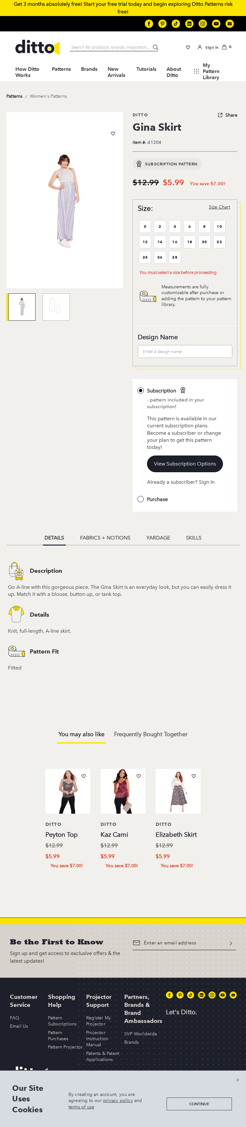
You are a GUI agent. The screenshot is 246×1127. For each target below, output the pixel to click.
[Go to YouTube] (216, 23)
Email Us (19, 1026)
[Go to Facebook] (149, 23)
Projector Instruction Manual (97, 1039)
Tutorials (146, 69)
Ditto (140, 114)
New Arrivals (116, 72)
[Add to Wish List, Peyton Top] (83, 776)
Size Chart (219, 207)
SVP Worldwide (140, 1034)
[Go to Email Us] (230, 23)
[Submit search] (156, 48)
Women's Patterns (48, 96)
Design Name (158, 337)
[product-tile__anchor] (67, 792)
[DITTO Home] (37, 47)
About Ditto (174, 72)
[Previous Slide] (30, 814)
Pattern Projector (65, 1047)
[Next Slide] (215, 814)
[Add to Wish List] (113, 133)
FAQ (15, 1018)
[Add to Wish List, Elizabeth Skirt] (193, 776)
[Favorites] (188, 47)
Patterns (61, 69)
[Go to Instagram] (203, 23)
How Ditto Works (27, 72)
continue (199, 1103)
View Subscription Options (185, 464)
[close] (237, 1079)
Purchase (157, 499)
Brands (89, 69)
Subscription (161, 391)
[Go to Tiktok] (176, 23)
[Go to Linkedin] (189, 23)
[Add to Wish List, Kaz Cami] (138, 776)
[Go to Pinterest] (162, 23)
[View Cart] (226, 47)
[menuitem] (28, 71)
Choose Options (70, 879)
